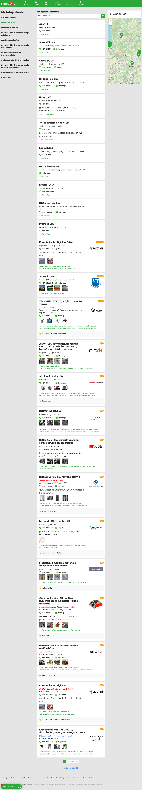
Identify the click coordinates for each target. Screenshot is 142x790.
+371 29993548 (47, 356)
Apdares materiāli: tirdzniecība (15, 60)
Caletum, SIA (46, 60)
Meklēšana (81, 5)
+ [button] (110, 20)
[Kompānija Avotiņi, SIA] (42, 706)
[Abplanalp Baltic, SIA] (42, 388)
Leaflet (122, 83)
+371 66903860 (47, 383)
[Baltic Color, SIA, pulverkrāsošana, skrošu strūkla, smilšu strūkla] (42, 461)
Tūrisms (69, 5)
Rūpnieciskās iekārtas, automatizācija (11, 53)
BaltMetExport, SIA (50, 411)
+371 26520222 (47, 230)
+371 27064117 (47, 486)
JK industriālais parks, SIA (54, 122)
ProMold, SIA (46, 224)
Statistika (92, 778)
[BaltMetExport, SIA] (42, 422)
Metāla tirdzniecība (10, 40)
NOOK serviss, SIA (49, 203)
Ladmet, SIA (46, 148)
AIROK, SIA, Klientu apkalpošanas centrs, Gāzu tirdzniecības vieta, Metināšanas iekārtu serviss (58, 346)
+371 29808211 (47, 316)
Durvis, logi (6, 77)
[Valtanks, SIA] (42, 288)
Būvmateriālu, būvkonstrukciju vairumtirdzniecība (15, 66)
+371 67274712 (47, 528)
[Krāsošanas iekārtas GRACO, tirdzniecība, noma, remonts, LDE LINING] (42, 746)
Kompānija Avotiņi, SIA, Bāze (56, 242)
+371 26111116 (46, 49)
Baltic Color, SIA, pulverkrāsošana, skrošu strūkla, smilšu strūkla (59, 441)
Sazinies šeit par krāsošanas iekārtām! (56, 736)
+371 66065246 (47, 572)
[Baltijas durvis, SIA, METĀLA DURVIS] (42, 498)
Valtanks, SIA (47, 276)
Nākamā (74, 762)
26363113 (45, 449)
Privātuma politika (79, 778)
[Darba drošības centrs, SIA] (42, 540)
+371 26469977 (47, 418)
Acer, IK (43, 24)
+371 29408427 (47, 212)
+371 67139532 (47, 695)
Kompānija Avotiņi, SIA (52, 685)
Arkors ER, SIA (47, 42)
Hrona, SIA (45, 97)
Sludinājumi (57, 5)
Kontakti (50, 778)
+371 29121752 (47, 613)
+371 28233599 (47, 249)
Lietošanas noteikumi (36, 778)
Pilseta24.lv (21, 778)
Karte (46, 5)
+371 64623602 (47, 31)
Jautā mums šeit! (48, 307)
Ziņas (26, 5)
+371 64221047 (47, 283)
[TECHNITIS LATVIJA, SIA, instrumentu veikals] (42, 321)
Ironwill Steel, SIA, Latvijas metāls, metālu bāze (58, 647)
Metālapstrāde (8, 23)
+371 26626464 (47, 104)
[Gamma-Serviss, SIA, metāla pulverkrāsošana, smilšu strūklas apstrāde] (42, 625)
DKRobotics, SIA (48, 79)
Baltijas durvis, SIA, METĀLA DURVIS (59, 477)
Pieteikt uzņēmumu (63, 778)
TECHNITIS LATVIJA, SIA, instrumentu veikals (60, 303)
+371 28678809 (47, 742)
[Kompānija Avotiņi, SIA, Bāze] (42, 261)
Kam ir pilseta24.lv (8, 778)
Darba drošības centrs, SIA (54, 521)
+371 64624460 (47, 191)
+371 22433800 (47, 86)
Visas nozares (9, 18)
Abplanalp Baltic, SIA (51, 376)
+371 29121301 (47, 67)
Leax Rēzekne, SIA (49, 166)
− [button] (110, 24)
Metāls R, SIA (46, 184)
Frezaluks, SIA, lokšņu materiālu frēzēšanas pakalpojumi (57, 564)
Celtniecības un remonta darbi (15, 72)
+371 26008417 (47, 658)
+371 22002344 (47, 129)
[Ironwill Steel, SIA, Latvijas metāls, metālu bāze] (42, 662)
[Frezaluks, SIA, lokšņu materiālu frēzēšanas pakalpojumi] (42, 577)
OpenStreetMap (130, 83)
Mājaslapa (60, 49)
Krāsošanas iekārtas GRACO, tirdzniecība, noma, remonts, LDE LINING (62, 731)
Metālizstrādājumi (9, 27)
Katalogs (36, 5)
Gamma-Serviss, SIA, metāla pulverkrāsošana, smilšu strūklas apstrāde (58, 601)
